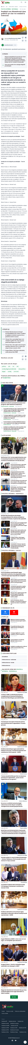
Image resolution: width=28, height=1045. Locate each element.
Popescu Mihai (23, 828)
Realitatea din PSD (22, 1027)
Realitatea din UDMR (15, 38)
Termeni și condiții (9, 1011)
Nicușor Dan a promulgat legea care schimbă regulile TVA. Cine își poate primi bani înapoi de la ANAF (14, 340)
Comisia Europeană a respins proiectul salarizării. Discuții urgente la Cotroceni (18, 588)
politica (4, 366)
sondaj (9, 371)
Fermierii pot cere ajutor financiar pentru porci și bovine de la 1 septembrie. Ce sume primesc (13, 723)
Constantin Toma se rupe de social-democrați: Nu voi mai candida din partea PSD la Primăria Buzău (18, 546)
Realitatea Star (20, 1021)
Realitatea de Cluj (23, 1032)
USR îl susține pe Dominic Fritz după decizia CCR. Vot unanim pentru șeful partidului (18, 581)
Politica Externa (7, 419)
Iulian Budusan (23, 936)
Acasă (3, 6)
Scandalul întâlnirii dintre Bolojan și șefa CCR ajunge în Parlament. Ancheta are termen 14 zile (13, 886)
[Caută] (21, 2)
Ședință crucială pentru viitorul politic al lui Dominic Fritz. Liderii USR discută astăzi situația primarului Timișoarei (15, 428)
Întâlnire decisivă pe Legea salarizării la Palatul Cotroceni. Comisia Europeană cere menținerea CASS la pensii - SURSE (13, 750)
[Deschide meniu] (25, 2)
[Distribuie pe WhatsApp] (22, 40)
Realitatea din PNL (13, 1027)
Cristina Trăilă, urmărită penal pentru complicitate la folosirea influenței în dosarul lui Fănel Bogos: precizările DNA (12, 696)
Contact (3, 1011)
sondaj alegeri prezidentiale (9, 369)
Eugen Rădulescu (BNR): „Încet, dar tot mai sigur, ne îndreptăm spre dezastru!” (13, 939)
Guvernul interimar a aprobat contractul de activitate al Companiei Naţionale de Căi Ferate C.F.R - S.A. (18, 466)
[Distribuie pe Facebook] (25, 37)
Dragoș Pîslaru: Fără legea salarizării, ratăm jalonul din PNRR (15, 351)
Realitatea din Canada (14, 1029)
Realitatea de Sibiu (5, 1032)
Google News (6, 377)
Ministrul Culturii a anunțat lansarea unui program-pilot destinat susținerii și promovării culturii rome (13, 404)
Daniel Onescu (23, 773)
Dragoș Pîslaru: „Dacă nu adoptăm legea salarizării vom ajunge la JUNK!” (13, 965)
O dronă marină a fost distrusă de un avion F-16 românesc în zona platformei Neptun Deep (19, 482)
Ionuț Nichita (24, 882)
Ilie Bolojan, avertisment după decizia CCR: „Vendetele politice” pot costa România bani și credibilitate (18, 489)
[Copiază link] (22, 37)
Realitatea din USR (14, 1025)
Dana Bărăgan (23, 719)
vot (13, 366)
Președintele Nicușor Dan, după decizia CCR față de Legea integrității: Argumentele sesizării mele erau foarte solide (15, 410)
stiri (9, 366)
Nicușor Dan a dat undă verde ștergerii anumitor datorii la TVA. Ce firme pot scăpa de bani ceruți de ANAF (15, 346)
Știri (6, 6)
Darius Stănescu (23, 801)
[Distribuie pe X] (25, 40)
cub (17, 366)
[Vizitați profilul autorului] (2, 39)
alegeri (4, 371)
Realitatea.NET (4, 1021)
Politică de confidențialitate (20, 1011)
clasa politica (21, 369)
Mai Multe (14, 997)
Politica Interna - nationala (13, 6)
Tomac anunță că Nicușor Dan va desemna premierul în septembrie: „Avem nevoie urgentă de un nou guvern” (13, 777)
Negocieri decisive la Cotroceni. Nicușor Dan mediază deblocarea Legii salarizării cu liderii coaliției (14, 991)
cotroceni (16, 371)
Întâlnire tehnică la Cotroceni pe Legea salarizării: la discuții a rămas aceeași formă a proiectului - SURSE (14, 913)
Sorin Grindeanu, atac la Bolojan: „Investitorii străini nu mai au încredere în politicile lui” (18, 602)
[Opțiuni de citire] (25, 1042)
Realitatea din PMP (5, 1027)
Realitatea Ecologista (14, 1023)
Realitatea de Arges (14, 1032)
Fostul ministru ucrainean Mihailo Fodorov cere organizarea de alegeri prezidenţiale (14, 422)
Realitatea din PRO (5, 1029)
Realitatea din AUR (5, 1023)
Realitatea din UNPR (5, 1025)
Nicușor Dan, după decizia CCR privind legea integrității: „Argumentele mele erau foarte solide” (18, 594)
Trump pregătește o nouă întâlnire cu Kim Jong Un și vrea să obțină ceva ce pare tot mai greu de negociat (15, 417)
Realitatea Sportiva (12, 1021)
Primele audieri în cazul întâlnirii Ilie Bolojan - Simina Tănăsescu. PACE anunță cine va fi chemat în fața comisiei (14, 859)
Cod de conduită (5, 1013)
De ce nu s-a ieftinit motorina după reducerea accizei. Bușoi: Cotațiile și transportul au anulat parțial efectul (11, 804)
